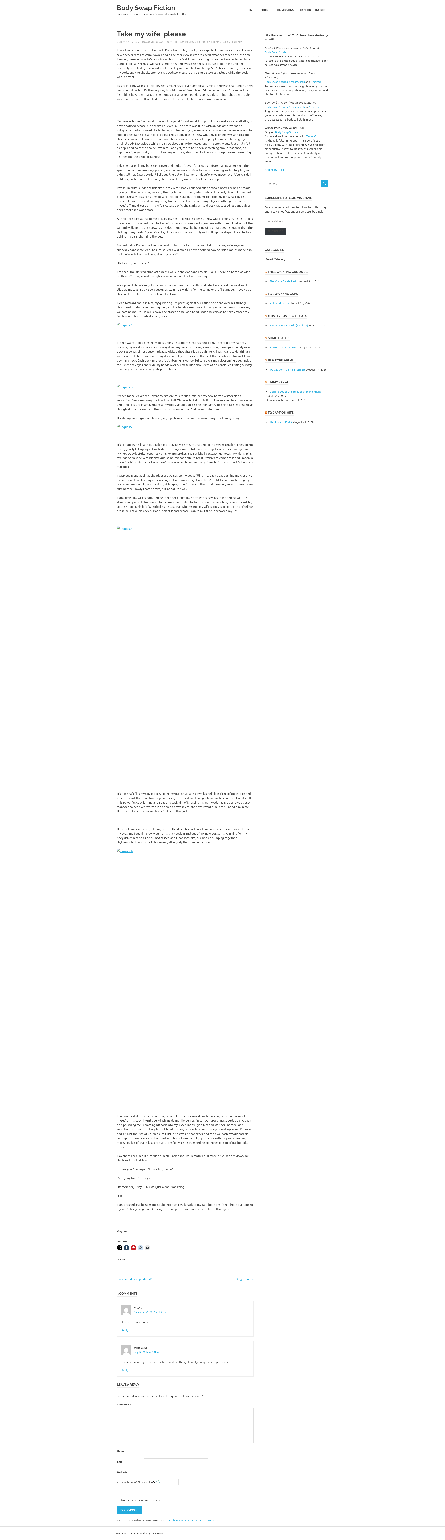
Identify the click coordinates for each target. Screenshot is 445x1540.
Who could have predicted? (135, 1279)
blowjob (146, 41)
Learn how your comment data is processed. (192, 1520)
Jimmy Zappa (278, 382)
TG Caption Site (281, 412)
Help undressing (280, 303)
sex (226, 41)
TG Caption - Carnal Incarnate (288, 369)
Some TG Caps (279, 338)
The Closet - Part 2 (281, 422)
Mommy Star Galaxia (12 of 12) (289, 325)
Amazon (316, 81)
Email (120, 1461)
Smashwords (297, 81)
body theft (172, 41)
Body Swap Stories (276, 52)
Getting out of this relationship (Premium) (296, 391)
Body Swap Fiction (146, 8)
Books (264, 10)
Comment (124, 1404)
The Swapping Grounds (288, 272)
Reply (124, 1330)
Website (122, 1472)
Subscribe (275, 231)
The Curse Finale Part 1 (284, 281)
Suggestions (244, 1279)
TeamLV (311, 136)
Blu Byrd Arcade (282, 360)
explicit (210, 41)
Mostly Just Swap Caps (287, 316)
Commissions (285, 10)
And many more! (275, 169)
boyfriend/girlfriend (192, 41)
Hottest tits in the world (284, 347)
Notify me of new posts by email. (141, 1499)
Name (120, 1451)
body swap (158, 41)
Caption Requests (312, 10)
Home (250, 10)
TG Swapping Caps (283, 294)
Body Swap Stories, (276, 107)
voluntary (235, 41)
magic (219, 41)
